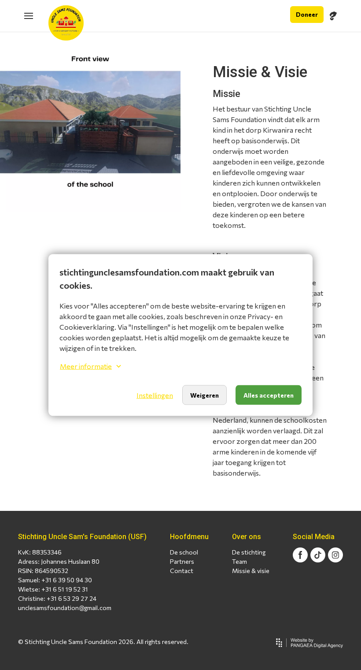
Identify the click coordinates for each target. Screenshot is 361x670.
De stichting (248, 552)
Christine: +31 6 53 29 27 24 (57, 598)
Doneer (307, 14)
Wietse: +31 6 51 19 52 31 (53, 589)
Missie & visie (250, 570)
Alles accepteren (268, 395)
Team (239, 561)
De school (184, 552)
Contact (181, 570)
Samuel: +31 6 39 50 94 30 (55, 580)
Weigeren (204, 395)
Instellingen (154, 395)
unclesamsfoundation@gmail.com (64, 607)
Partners (182, 561)
